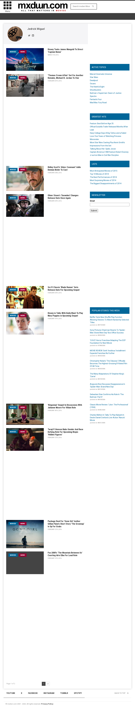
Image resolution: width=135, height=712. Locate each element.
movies (13, 52)
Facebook (33, 693)
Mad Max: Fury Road (98, 102)
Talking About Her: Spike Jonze (103, 149)
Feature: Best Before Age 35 (102, 123)
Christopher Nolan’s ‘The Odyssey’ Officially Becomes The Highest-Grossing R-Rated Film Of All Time (108, 363)
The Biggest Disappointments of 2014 (105, 183)
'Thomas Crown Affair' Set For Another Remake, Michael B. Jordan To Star (65, 76)
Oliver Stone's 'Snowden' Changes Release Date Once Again (63, 196)
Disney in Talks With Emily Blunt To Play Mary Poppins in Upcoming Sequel (65, 314)
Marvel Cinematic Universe (101, 74)
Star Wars (94, 77)
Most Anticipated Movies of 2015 (103, 171)
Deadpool (94, 80)
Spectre (93, 96)
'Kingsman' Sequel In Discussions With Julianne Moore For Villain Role (65, 406)
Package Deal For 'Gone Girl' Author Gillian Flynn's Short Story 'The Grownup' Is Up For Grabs (66, 524)
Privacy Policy (47, 704)
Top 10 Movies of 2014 (99, 174)
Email (92, 201)
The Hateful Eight (97, 87)
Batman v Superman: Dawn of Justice (105, 93)
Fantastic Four (96, 99)
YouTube (10, 693)
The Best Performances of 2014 (103, 177)
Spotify (78, 693)
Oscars (93, 84)
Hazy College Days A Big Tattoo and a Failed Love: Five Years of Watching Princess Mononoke (108, 136)
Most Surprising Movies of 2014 (103, 180)
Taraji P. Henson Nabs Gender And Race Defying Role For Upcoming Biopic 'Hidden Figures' (65, 432)
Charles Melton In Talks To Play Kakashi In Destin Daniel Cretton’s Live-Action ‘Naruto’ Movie (107, 417)
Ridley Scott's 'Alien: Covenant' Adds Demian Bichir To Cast (64, 168)
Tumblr (64, 693)
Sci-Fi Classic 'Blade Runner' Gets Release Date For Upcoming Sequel (63, 288)
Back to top (120, 693)
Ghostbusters (95, 90)
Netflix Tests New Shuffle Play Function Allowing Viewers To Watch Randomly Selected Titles (109, 319)
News (22, 52)
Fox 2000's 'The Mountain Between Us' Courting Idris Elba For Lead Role (65, 554)
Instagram (49, 693)
